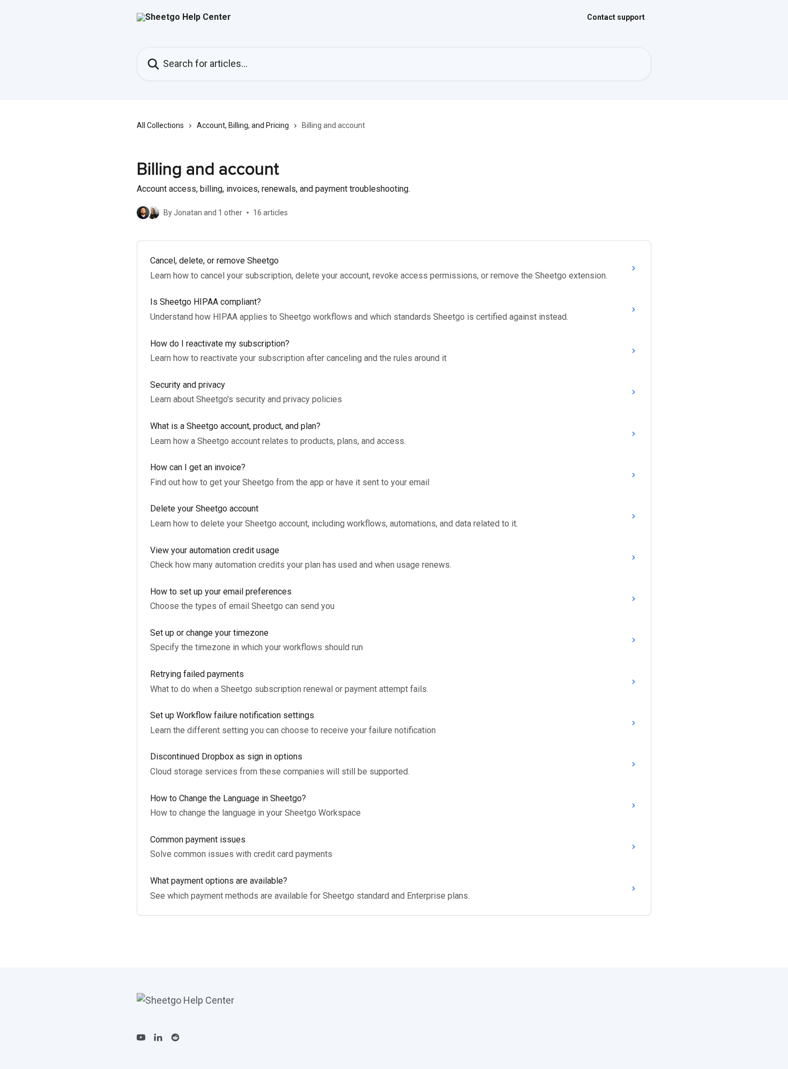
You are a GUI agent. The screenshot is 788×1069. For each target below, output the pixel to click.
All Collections (160, 125)
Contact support (616, 17)
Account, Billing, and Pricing (243, 125)
